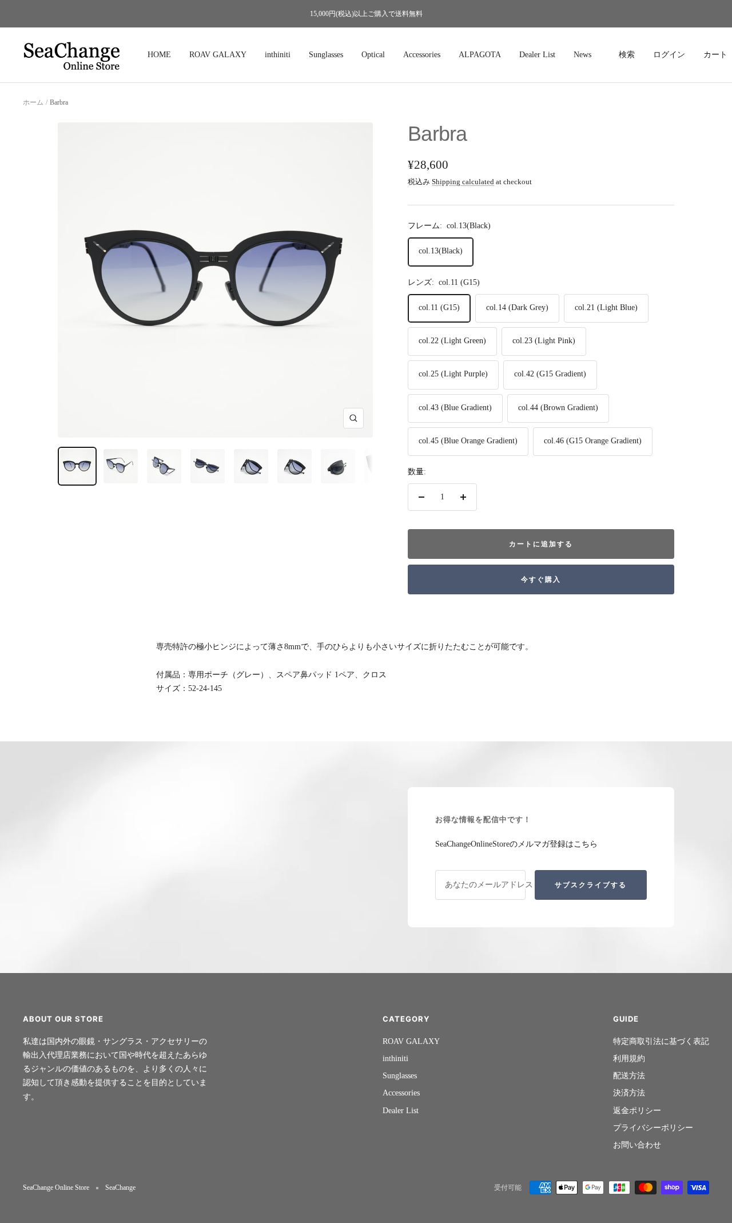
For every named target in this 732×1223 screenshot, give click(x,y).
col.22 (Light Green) (452, 340)
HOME (159, 54)
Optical (373, 54)
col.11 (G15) (439, 307)
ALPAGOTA (480, 54)
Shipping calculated (463, 181)
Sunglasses (326, 54)
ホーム (33, 102)
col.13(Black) (441, 251)
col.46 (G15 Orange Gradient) (593, 440)
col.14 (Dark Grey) (517, 307)
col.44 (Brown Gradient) (558, 407)
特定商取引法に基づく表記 (661, 1041)
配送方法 (629, 1075)
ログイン (669, 54)
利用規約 (629, 1058)
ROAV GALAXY (217, 54)
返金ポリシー (637, 1110)
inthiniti (278, 54)
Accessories (421, 54)
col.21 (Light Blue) (606, 307)
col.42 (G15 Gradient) (550, 374)
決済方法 (629, 1093)
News (582, 54)
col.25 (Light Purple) (453, 374)
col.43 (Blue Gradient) (455, 407)
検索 (627, 54)
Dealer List (537, 54)
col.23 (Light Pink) (543, 340)
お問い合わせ (637, 1145)
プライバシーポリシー (653, 1127)
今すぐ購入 (541, 579)
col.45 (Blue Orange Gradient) (468, 440)
